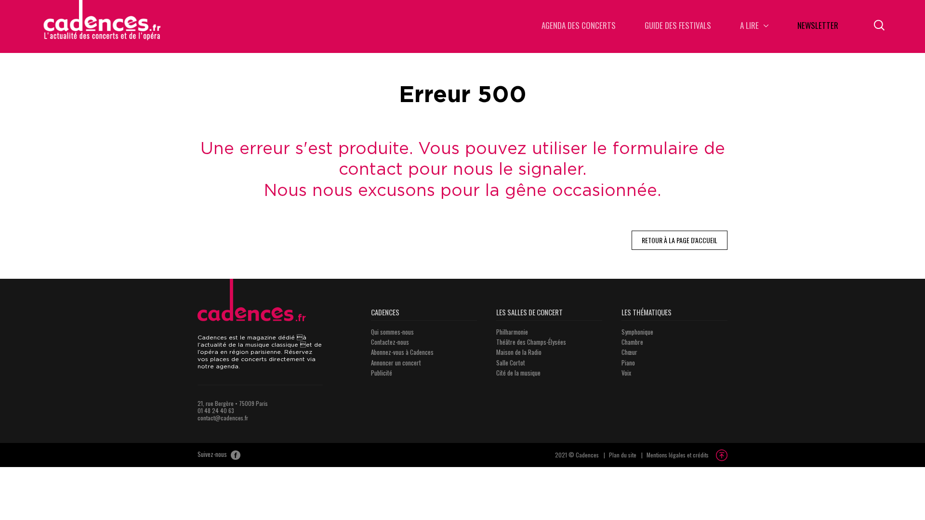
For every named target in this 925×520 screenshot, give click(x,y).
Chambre (632, 342)
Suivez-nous (213, 454)
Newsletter (817, 26)
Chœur (629, 352)
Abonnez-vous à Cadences (402, 352)
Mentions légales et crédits (678, 455)
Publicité (381, 372)
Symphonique (637, 332)
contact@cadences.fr (223, 418)
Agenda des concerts (579, 26)
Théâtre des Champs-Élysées (531, 342)
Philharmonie (512, 332)
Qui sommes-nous (392, 332)
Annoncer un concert (396, 362)
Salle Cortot (510, 362)
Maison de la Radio (519, 352)
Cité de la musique (518, 372)
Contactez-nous (390, 342)
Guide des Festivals (678, 26)
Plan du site (622, 455)
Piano (628, 362)
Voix (626, 372)
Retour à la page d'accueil (679, 240)
